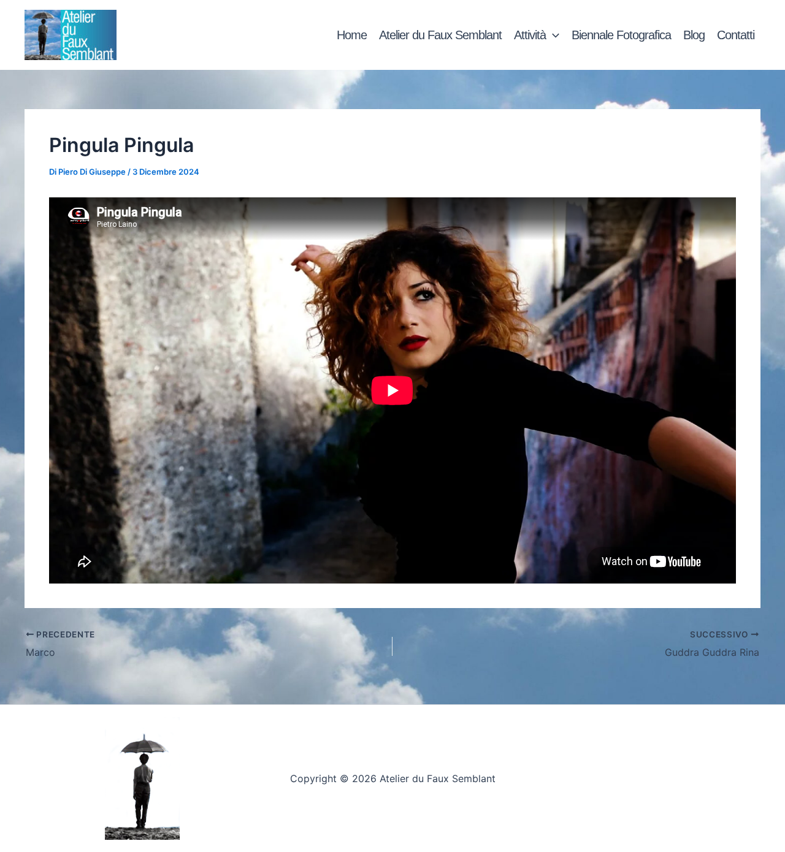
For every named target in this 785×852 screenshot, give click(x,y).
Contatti (735, 35)
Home (352, 35)
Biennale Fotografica (621, 35)
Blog (694, 35)
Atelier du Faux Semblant (440, 35)
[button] (552, 35)
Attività (530, 35)
